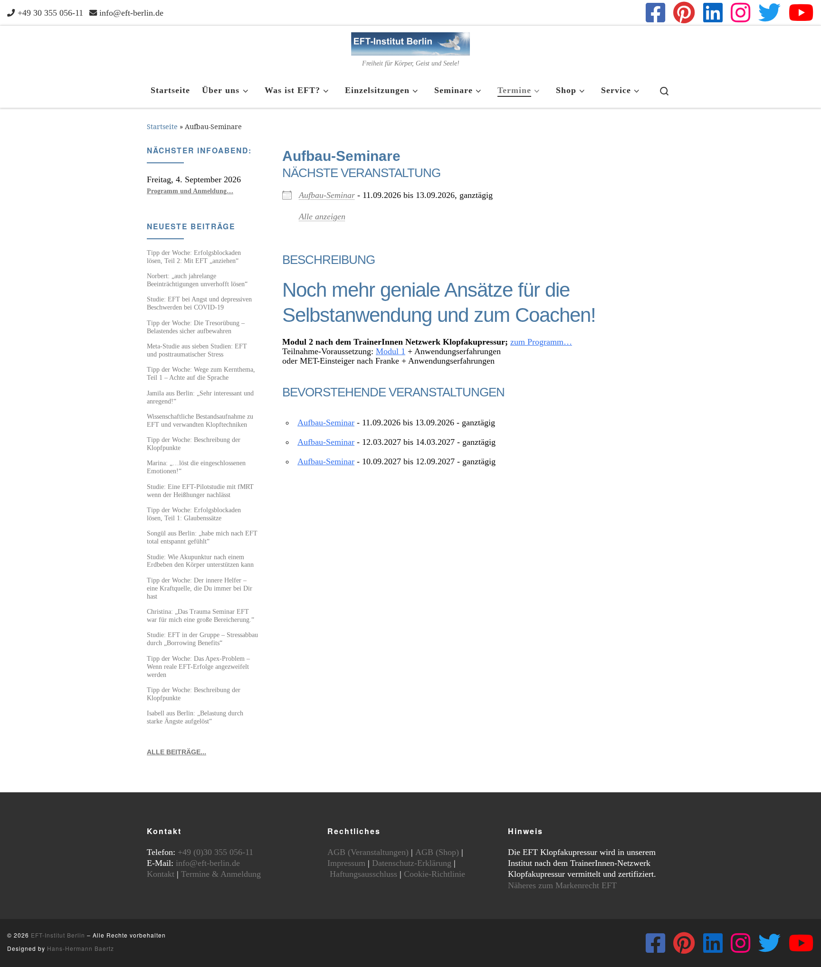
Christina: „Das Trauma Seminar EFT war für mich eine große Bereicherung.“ (200, 615)
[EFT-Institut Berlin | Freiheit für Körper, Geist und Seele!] (410, 42)
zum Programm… (541, 342)
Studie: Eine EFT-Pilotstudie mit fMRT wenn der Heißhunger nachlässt (200, 490)
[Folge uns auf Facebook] (655, 12)
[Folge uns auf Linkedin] (713, 12)
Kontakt (160, 874)
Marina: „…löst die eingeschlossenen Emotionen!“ (196, 467)
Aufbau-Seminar (327, 195)
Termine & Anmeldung (221, 874)
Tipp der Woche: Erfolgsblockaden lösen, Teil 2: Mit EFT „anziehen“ (194, 256)
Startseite (162, 126)
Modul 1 (390, 351)
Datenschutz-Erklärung (411, 863)
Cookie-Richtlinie (434, 874)
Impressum (346, 863)
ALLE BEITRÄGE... (176, 752)
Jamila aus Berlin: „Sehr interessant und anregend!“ (200, 397)
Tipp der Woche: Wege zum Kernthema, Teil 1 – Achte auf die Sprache (201, 373)
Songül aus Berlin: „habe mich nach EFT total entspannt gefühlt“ (202, 537)
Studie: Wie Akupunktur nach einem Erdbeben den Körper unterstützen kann (200, 561)
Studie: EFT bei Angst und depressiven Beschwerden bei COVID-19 (199, 303)
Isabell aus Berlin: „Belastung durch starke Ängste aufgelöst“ (195, 717)
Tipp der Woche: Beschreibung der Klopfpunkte (193, 443)
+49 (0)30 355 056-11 (215, 852)
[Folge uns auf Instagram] (740, 12)
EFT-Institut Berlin (58, 935)
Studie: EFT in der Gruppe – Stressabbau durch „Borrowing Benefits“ (202, 639)
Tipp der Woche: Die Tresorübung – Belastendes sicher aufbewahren (196, 327)
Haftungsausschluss (363, 874)
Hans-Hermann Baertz (80, 948)
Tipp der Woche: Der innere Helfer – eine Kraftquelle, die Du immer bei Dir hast (199, 588)
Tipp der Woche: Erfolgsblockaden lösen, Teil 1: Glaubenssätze (194, 514)
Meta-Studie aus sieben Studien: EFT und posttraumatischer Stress (197, 350)
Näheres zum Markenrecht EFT (562, 885)
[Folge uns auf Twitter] (769, 12)
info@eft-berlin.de (208, 863)
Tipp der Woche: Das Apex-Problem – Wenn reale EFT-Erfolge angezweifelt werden (198, 666)
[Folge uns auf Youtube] (801, 12)
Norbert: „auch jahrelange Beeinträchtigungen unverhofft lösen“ (197, 280)
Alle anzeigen (322, 216)
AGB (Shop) (437, 852)
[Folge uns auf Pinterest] (684, 12)
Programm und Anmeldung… (190, 191)
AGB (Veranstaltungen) (368, 852)
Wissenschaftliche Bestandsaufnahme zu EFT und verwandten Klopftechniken (200, 420)
